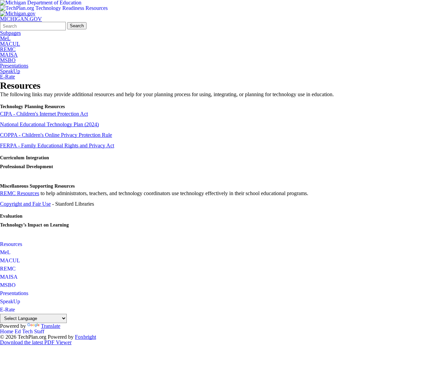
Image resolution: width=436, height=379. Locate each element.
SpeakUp (10, 71)
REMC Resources (19, 193)
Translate (50, 326)
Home (6, 331)
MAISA (9, 55)
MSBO (8, 60)
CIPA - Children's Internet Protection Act (44, 114)
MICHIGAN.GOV (21, 19)
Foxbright (85, 337)
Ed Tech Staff (29, 331)
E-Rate (7, 76)
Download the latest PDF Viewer (36, 342)
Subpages (10, 33)
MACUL (10, 44)
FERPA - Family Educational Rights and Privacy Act (57, 145)
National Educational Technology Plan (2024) (49, 124)
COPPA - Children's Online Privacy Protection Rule (56, 135)
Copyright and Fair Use (25, 204)
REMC (8, 49)
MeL (5, 38)
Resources (11, 244)
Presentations (14, 66)
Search (77, 25)
